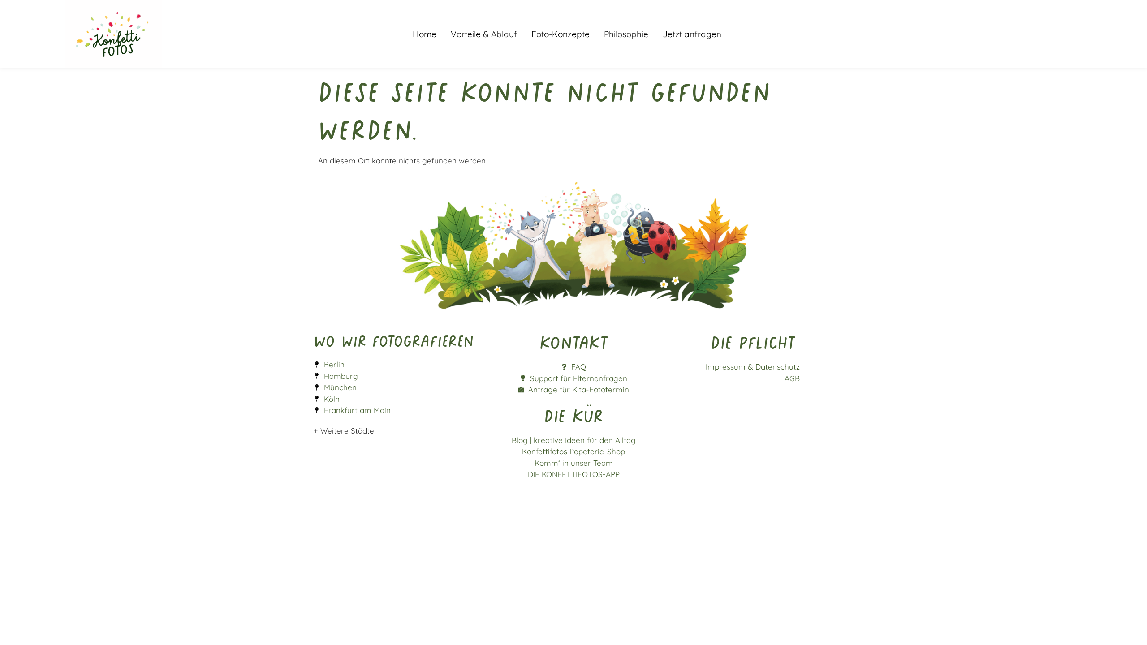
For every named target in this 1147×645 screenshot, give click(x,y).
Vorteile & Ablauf (484, 34)
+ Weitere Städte (344, 430)
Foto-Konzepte (560, 34)
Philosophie (626, 34)
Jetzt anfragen (692, 34)
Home (424, 34)
